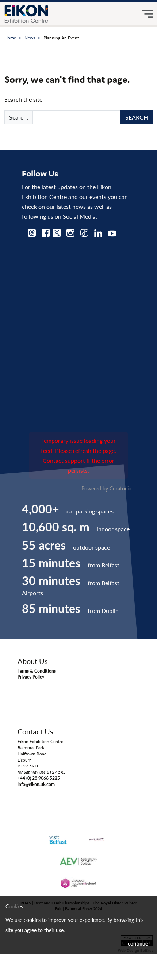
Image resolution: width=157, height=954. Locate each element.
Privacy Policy (31, 677)
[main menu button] (147, 13)
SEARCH (136, 117)
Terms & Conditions (37, 671)
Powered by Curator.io (106, 488)
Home (10, 38)
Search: (18, 117)
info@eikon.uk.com (36, 784)
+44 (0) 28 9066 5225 (39, 778)
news (29, 38)
